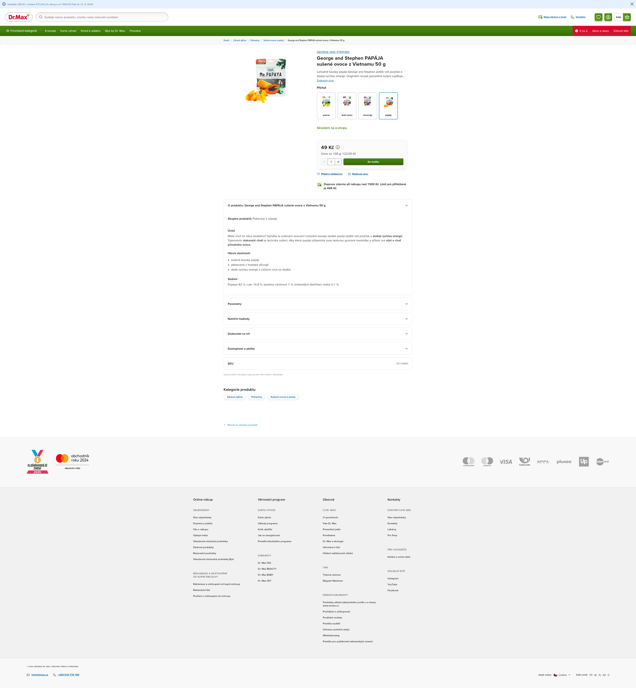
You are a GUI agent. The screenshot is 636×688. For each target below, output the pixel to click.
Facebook (393, 590)
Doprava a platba (202, 523)
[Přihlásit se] (608, 17)
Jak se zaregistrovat (269, 535)
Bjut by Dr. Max (115, 30)
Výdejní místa (200, 535)
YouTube (392, 584)
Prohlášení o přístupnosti (336, 611)
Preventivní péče (332, 529)
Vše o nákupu (200, 529)
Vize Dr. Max (329, 523)
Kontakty (392, 523)
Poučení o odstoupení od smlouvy (211, 595)
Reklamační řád (201, 590)
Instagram (393, 578)
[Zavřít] (632, 4)
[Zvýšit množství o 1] (338, 161)
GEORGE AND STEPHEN (333, 52)
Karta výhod (68, 30)
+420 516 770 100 (68, 674)
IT (609, 674)
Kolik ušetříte (265, 529)
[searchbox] (102, 17)
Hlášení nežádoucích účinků (338, 553)
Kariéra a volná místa (399, 556)
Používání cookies (332, 617)
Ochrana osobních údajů (336, 629)
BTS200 (40, 4)
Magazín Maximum (333, 580)
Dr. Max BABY (265, 574)
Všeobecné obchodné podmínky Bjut (213, 559)
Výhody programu (268, 523)
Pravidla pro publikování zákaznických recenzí (347, 641)
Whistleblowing (331, 635)
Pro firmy (392, 535)
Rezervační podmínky (204, 553)
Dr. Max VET (264, 580)
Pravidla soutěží (331, 623)
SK (595, 674)
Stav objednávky (202, 517)
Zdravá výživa (235, 396)
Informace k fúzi (331, 547)
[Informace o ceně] (337, 147)
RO (604, 674)
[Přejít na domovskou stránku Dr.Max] (18, 17)
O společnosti (330, 517)
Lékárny (392, 529)
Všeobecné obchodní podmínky (210, 541)
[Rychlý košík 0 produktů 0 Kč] (627, 17)
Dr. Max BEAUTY (267, 568)
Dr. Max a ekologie (333, 541)
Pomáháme (329, 535)
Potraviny (256, 396)
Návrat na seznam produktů (242, 424)
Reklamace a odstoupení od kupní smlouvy (216, 584)
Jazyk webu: (545, 674)
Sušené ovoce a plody (283, 396)
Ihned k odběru (91, 30)
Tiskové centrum (332, 574)
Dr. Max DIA (264, 562)
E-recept (50, 30)
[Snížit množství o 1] (324, 161)
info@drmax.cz (39, 674)
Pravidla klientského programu (274, 541)
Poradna (135, 30)
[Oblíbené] (598, 17)
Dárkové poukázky (203, 547)
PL (600, 674)
